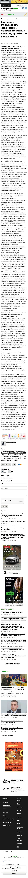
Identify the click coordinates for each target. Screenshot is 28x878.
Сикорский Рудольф (11, 442)
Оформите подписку (17, 780)
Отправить (4, 506)
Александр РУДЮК (20, 456)
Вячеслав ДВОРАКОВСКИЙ (9, 453)
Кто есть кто (20, 807)
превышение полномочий (8, 451)
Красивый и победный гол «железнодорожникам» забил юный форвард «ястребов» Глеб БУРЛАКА (13, 656)
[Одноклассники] (20, 464)
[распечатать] (13, 465)
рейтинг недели (13, 460)
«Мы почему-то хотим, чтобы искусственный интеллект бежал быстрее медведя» (13, 634)
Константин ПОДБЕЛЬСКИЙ (14, 458)
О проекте (19, 832)
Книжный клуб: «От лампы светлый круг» (12, 612)
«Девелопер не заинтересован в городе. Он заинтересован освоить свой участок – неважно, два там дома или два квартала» (12, 648)
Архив (18, 823)
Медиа (18, 803)
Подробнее (12, 868)
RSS (18, 846)
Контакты (19, 835)
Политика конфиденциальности (12, 864)
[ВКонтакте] (19, 464)
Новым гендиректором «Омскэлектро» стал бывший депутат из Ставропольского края (14, 714)
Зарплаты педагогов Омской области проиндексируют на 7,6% (12, 728)
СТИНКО (3, 458)
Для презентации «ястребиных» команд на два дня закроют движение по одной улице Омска (13, 641)
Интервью (19, 810)
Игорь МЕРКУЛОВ (6, 454)
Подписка (19, 843)
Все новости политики (6, 735)
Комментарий (4, 488)
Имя (2, 483)
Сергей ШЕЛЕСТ (21, 453)
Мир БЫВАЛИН (20, 451)
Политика (5, 672)
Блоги (18, 820)
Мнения (19, 813)
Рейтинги (19, 817)
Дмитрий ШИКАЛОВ (17, 454)
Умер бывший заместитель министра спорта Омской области (12, 721)
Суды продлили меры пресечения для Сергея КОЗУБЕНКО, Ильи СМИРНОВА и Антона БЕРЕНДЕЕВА (13, 515)
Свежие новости (7, 609)
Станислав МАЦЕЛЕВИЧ (8, 456)
